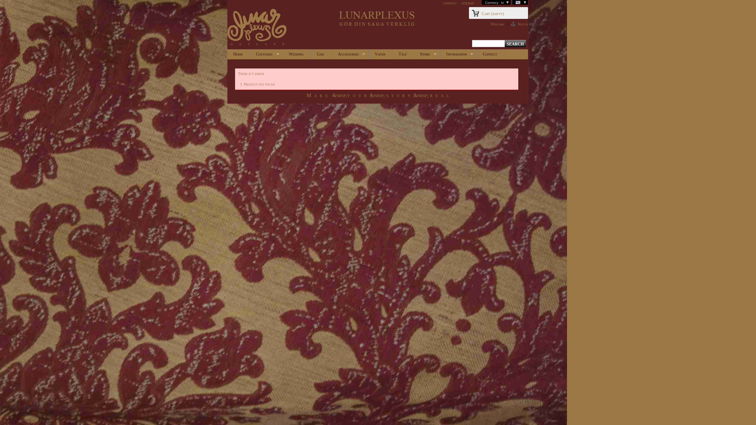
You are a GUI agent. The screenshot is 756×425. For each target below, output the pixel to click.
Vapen (380, 54)
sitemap (468, 3)
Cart (493, 14)
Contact (490, 54)
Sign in (523, 24)
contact (450, 3)
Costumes (261, 55)
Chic (321, 54)
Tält (403, 54)
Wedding (296, 54)
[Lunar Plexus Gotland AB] (256, 27)
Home (238, 54)
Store (422, 55)
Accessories (345, 55)
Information (453, 55)
